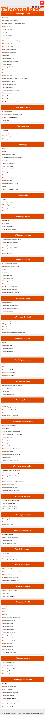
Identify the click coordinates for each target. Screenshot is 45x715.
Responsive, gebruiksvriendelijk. (11, 473)
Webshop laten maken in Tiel (10, 375)
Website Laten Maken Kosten (10, 704)
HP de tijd (5, 151)
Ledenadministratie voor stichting (11, 41)
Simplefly (5, 160)
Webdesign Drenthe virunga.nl (11, 308)
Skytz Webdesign (7, 388)
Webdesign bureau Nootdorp (10, 692)
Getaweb (5, 32)
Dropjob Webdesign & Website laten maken (14, 23)
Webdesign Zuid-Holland (9, 698)
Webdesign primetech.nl (9, 372)
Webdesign (6, 55)
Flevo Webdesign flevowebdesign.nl (12, 321)
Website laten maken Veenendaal (11, 292)
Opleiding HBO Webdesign (10, 506)
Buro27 (5, 342)
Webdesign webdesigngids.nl (10, 668)
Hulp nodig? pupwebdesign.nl (10, 133)
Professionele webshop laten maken (12, 239)
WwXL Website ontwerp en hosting (12, 101)
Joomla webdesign (7, 574)
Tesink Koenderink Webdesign (11, 537)
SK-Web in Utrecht (8, 611)
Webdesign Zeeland (8, 671)
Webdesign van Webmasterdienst (11, 580)
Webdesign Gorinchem (9, 67)
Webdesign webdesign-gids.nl (10, 487)
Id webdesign (6, 38)
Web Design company (8, 166)
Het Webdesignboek (8, 35)
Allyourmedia (6, 364)
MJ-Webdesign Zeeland (9, 154)
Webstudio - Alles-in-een (9, 706)
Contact (41, 713)
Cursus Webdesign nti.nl (9, 503)
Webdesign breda (7, 440)
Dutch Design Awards (8, 226)
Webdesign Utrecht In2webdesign (11, 640)
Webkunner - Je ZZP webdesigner (11, 286)
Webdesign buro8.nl (8, 665)
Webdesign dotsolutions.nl (9, 519)
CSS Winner (6, 223)
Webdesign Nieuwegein (9, 632)
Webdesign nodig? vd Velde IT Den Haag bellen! (15, 78)
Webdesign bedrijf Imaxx (9, 245)
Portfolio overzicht (8, 534)
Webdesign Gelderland (9, 369)
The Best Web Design (8, 556)
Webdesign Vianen (7, 643)
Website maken (7, 354)
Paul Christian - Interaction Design (12, 46)
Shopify (5, 326)
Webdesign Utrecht (8, 250)
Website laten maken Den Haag (11, 90)
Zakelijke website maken (9, 652)
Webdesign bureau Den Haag (10, 61)
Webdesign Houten (8, 623)
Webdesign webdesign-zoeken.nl (11, 454)
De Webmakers (7, 683)
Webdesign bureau (7, 275)
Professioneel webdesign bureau (11, 266)
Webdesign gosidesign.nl (9, 409)
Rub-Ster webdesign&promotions (11, 431)
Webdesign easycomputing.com (11, 559)
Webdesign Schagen (8, 180)
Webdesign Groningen (8, 394)
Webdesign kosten (7, 69)
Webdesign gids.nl (7, 540)
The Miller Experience (9, 163)
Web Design (6, 593)
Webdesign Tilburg (8, 451)
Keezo (4, 404)
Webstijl (5, 186)
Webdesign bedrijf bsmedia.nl (10, 242)
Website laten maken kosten (10, 96)
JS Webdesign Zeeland (8, 662)
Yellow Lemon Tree (8, 649)
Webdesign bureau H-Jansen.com (11, 617)
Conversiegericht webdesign (10, 263)
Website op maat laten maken (10, 415)
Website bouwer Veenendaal (10, 289)
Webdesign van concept (9, 81)
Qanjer (5, 269)
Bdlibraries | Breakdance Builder (11, 148)
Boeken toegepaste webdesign (10, 20)
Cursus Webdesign (7, 111)
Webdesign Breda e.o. (8, 445)
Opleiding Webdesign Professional (11, 117)
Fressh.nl (5, 130)
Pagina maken (21, 713)
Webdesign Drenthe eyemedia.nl (11, 305)
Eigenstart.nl (13, 713)
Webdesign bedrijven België (10, 247)
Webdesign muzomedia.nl (9, 478)
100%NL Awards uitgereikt (10, 220)
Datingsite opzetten (8, 606)
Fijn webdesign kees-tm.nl (9, 686)
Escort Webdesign (7, 26)
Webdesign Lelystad (8, 75)
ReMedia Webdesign (8, 202)
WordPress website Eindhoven (10, 460)
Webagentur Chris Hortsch (9, 169)
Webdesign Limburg (8, 412)
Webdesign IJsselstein (8, 177)
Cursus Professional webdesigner (11, 500)
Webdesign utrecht (7, 635)
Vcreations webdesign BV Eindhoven (12, 434)
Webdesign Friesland (8, 345)
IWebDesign (6, 428)
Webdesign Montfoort (8, 629)
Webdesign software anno (9, 543)
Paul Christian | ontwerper (9, 49)
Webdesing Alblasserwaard (9, 84)
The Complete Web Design (10, 590)
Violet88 (5, 614)
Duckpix (5, 199)
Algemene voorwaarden (32, 713)
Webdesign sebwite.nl (8, 484)
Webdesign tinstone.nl (8, 210)
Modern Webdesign (8, 43)
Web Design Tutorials (8, 596)
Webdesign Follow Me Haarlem (11, 476)
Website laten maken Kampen (10, 183)
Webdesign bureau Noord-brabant (11, 448)
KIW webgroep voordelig (9, 407)
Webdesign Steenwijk (8, 524)
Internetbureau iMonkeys (9, 425)
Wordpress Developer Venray (10, 189)
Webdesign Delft (7, 64)
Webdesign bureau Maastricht (10, 207)
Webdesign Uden (7, 138)
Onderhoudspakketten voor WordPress (13, 157)
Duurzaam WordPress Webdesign (11, 470)
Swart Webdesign (7, 136)
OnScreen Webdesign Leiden (10, 577)
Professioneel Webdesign (9, 52)
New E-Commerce (7, 689)
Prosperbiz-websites (8, 324)
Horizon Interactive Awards (10, 229)
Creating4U (6, 366)
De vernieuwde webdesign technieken (12, 571)
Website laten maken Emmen (10, 93)
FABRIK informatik (8, 29)
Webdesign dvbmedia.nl (9, 620)
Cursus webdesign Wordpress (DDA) (12, 114)
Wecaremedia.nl (7, 457)
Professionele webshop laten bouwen (12, 385)
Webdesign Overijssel (8, 521)
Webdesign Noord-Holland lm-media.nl (13, 481)
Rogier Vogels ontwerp (9, 205)
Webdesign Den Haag (8, 695)
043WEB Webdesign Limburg (10, 17)
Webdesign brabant (8, 437)
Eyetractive (6, 553)
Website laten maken (8, 87)
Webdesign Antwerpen (8, 58)
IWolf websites (6, 608)
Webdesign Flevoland (8, 329)
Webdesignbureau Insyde (9, 281)
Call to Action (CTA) (8, 569)
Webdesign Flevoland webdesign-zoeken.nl (14, 332)
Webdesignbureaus (8, 283)
